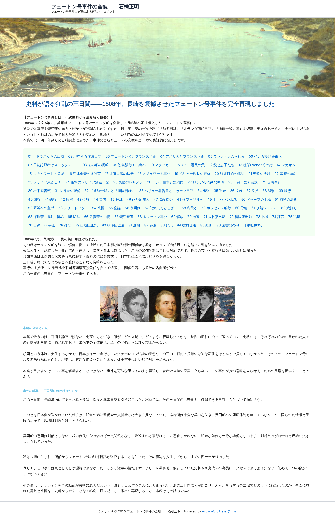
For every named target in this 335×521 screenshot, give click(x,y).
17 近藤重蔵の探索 (119, 174)
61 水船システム (264, 208)
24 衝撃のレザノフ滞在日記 (87, 182)
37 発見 (252, 191)
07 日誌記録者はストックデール (53, 165)
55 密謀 (115, 208)
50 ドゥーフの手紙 (256, 199)
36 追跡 (236, 191)
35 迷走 (220, 191)
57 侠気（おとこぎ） (161, 208)
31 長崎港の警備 (67, 191)
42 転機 (66, 199)
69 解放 (177, 217)
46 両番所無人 (138, 199)
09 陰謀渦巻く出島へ (129, 165)
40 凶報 (34, 199)
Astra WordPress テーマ (219, 511)
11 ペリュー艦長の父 (189, 165)
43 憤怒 (83, 199)
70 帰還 (193, 217)
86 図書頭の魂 (228, 225)
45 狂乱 (116, 199)
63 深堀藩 (36, 217)
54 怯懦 (98, 208)
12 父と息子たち (221, 165)
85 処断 (206, 225)
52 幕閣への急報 (41, 208)
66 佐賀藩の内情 (97, 217)
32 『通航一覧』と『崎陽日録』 (110, 191)
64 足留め (56, 217)
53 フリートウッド (73, 208)
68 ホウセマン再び (152, 217)
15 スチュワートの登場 (46, 174)
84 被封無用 (186, 225)
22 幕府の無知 (286, 174)
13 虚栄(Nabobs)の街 (255, 165)
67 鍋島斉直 (123, 217)
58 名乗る (189, 208)
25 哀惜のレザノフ (128, 182)
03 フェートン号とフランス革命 (130, 156)
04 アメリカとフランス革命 (182, 156)
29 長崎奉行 (271, 182)
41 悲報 (50, 199)
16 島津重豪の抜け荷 (84, 174)
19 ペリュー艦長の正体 (192, 174)
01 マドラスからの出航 (46, 156)
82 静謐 (150, 225)
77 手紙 (49, 225)
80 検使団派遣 (113, 225)
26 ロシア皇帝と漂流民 (165, 182)
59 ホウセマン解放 (216, 208)
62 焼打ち (289, 208)
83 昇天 (167, 225)
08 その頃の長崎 (96, 165)
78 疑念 (65, 225)
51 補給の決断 (286, 199)
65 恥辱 (74, 217)
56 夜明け (133, 208)
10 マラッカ (159, 165)
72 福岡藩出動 (241, 217)
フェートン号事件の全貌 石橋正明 (95, 6)
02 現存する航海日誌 (84, 156)
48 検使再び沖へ (190, 199)
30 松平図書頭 (39, 191)
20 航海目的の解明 (229, 174)
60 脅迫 (241, 208)
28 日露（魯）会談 (243, 182)
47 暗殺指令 (163, 199)
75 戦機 (294, 217)
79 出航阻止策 (86, 225)
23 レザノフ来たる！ (44, 182)
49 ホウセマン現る (222, 199)
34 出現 (203, 191)
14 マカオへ (286, 165)
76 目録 (34, 225)
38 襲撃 (268, 191)
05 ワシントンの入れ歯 (226, 156)
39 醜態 (285, 191)
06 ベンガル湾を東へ (265, 156)
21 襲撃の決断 (259, 174)
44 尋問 (99, 199)
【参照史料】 (253, 225)
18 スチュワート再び (154, 174)
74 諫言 (278, 217)
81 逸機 (134, 225)
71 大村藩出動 (214, 217)
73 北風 (262, 217)
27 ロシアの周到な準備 (206, 182)
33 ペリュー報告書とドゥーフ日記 (166, 191)
